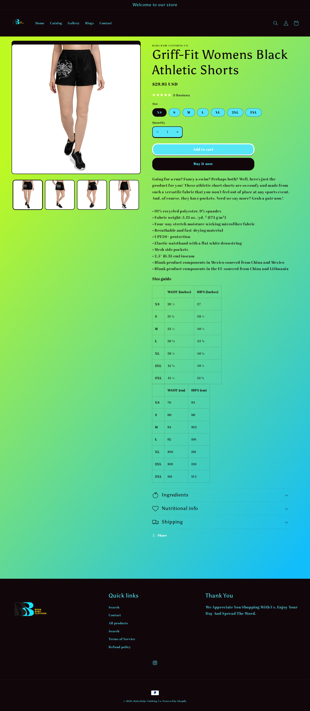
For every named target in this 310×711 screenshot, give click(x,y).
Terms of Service (122, 639)
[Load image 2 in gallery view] (60, 195)
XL (218, 112)
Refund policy (120, 647)
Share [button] (162, 535)
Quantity (158, 122)
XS (159, 112)
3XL (253, 112)
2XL (235, 112)
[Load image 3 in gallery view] (92, 195)
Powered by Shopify (175, 701)
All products (118, 623)
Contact (115, 615)
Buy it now (203, 163)
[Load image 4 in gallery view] (124, 195)
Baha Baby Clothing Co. (147, 701)
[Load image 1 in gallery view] (28, 195)
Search (114, 607)
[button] (276, 23)
